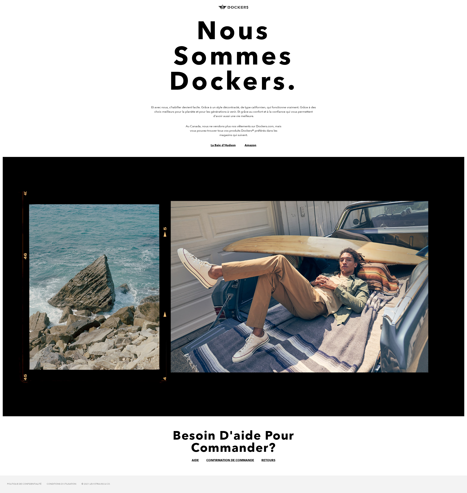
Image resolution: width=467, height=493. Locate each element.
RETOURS (268, 460)
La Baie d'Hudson (223, 145)
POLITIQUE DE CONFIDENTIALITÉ (24, 483)
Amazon (250, 145)
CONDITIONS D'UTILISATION (61, 483)
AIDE (195, 460)
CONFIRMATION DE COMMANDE (230, 460)
